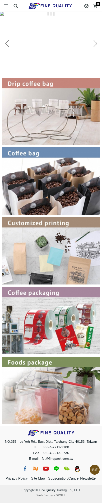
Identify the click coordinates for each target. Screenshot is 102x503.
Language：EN (86, 6)
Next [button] (95, 43)
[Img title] (51, 80)
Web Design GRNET (51, 495)
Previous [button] (7, 43)
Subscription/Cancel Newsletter (72, 478)
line (56, 468)
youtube (46, 468)
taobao (35, 468)
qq (77, 468)
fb (25, 468)
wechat (66, 468)
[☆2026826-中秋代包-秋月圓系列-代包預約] (51, 14)
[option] (51, 14)
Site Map (38, 478)
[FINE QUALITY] (51, 5)
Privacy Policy (16, 478)
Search (15, 6)
